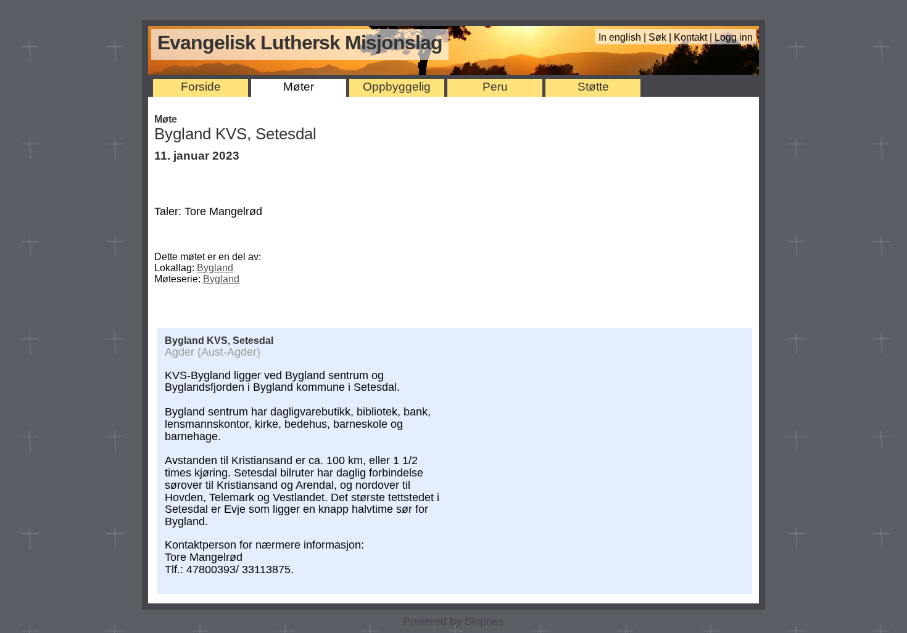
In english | (623, 37)
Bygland (215, 268)
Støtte (593, 86)
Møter (298, 86)
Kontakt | (694, 37)
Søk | (661, 37)
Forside (201, 86)
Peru (495, 86)
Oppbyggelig (397, 86)
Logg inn (733, 37)
